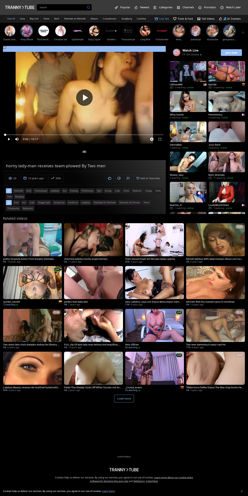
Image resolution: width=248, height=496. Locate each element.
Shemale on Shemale (75, 18)
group (108, 190)
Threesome (13, 208)
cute (117, 190)
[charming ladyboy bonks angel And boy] (93, 243)
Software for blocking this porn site (109, 481)
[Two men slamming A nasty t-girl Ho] (215, 329)
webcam (137, 190)
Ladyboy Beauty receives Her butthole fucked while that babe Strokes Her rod (31, 387)
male (158, 190)
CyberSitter (152, 481)
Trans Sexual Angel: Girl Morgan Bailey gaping (150, 259)
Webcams (28, 208)
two (9, 196)
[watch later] (7, 228)
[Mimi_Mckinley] (226, 166)
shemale (18, 190)
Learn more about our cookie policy (173, 477)
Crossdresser (110, 18)
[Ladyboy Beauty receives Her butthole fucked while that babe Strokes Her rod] (32, 372)
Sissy (22, 18)
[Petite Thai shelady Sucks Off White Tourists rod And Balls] (93, 372)
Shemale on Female (129, 202)
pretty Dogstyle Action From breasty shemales (28, 259)
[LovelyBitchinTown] (226, 196)
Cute (32, 202)
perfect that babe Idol (76, 302)
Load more (124, 398)
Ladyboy (86, 202)
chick (126, 190)
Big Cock (34, 18)
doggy (148, 190)
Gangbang (126, 18)
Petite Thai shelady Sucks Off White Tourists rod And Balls (92, 387)
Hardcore (73, 202)
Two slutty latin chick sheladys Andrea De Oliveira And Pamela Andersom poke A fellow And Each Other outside (31, 344)
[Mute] (17, 139)
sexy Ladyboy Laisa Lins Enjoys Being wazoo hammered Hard (153, 302)
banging (19, 196)
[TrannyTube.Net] (20, 7)
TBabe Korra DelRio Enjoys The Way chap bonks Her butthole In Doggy (214, 387)
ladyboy (55, 190)
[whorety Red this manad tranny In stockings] (215, 286)
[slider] (84, 135)
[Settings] (151, 139)
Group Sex (59, 202)
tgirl (99, 190)
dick (29, 190)
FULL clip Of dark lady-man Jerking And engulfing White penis (92, 344)
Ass (24, 202)
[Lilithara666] (188, 75)
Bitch (56, 18)
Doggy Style (44, 202)
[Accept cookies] (241, 491)
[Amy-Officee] (154, 329)
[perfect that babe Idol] (93, 286)
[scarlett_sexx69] (32, 286)
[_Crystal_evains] (154, 372)
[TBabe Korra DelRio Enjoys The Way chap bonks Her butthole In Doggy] (215, 372)
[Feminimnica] (226, 105)
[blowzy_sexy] (188, 166)
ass (64, 190)
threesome (87, 190)
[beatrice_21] (188, 196)
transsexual (41, 190)
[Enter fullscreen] (160, 139)
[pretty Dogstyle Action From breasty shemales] (32, 243)
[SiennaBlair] (188, 136)
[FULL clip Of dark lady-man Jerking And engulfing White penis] (93, 329)
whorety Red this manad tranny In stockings (210, 302)
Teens (46, 18)
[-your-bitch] (226, 136)
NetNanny (139, 481)
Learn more (108, 491)
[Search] (88, 7)
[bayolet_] (226, 75)
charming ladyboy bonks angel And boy (86, 259)
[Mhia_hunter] (188, 105)
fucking (74, 190)
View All (11, 18)
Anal (16, 202)
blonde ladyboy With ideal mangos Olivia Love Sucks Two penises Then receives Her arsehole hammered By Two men (214, 259)
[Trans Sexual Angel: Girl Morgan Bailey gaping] (154, 243)
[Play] (84, 97)
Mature (94, 18)
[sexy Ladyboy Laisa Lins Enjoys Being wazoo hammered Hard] (154, 286)
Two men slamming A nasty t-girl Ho (206, 344)
